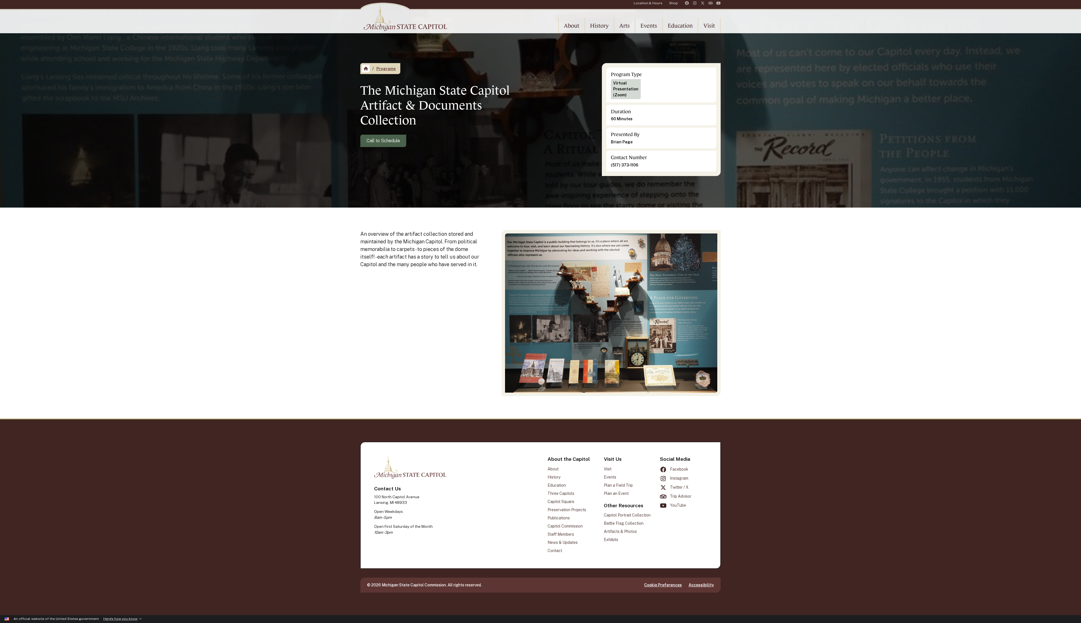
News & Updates (563, 542)
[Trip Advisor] (710, 3)
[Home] (366, 68)
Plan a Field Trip (618, 485)
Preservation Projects (567, 510)
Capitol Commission (565, 526)
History (554, 477)
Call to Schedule (383, 140)
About (553, 469)
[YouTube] (718, 3)
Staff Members (561, 534)
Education (557, 485)
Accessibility (701, 585)
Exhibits (611, 539)
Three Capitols (561, 493)
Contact (555, 550)
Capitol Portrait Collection (627, 515)
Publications (559, 518)
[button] (571, 26)
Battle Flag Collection (624, 523)
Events (610, 477)
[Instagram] (695, 3)
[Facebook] (687, 3)
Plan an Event (616, 493)
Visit (607, 469)
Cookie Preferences (663, 585)
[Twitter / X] (702, 3)
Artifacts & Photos (620, 531)
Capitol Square (561, 501)
